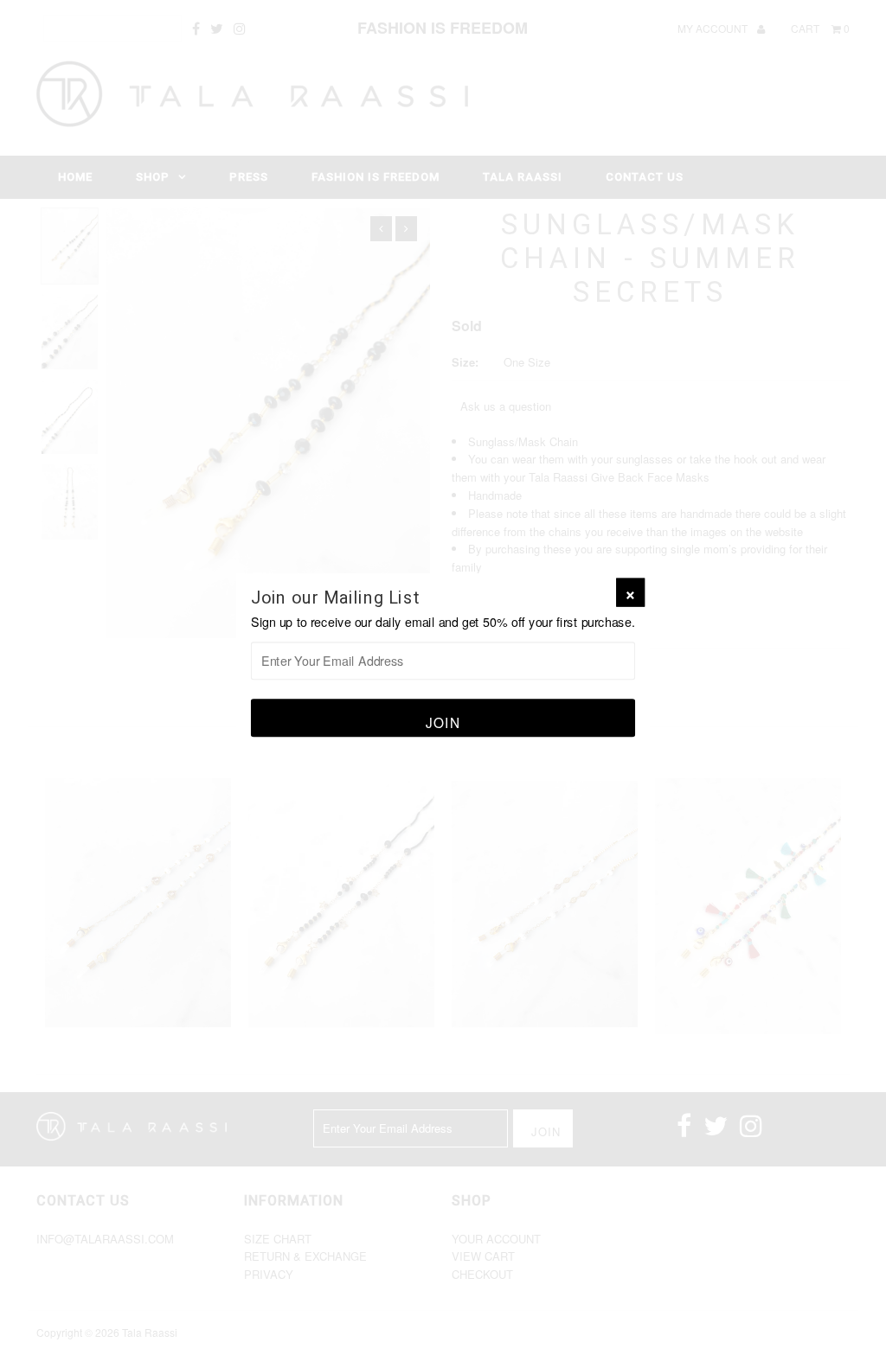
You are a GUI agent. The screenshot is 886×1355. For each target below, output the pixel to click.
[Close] (630, 592)
